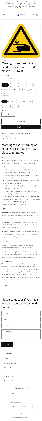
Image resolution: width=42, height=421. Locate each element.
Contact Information (10, 363)
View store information (10, 139)
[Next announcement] (38, 5)
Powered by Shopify (26, 417)
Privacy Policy (8, 367)
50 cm (32, 89)
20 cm (5, 89)
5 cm (21, 85)
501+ (15, 106)
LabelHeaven (18, 417)
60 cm (5, 94)
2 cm (5, 85)
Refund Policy (8, 372)
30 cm (14, 89)
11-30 (19, 101)
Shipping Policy (9, 376)
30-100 (28, 101)
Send (7, 345)
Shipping (10, 78)
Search (6, 359)
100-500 (6, 106)
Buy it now (21, 127)
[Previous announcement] (3, 5)
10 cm (30, 85)
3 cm (13, 85)
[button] (4, 14)
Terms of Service (9, 381)
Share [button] (5, 286)
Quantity (3, 110)
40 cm (23, 89)
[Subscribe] (32, 393)
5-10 (11, 101)
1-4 (4, 101)
